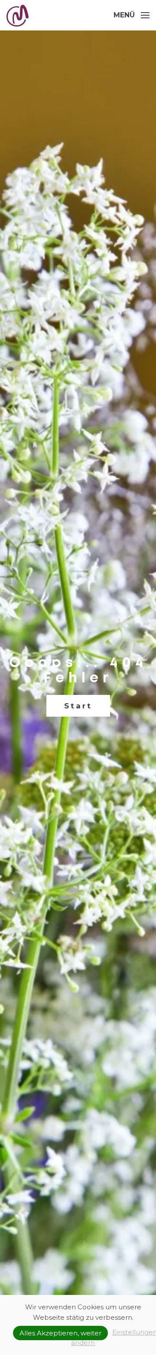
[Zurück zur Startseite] (18, 15)
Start (78, 705)
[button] (132, 15)
